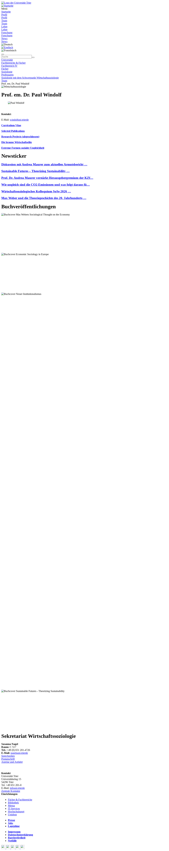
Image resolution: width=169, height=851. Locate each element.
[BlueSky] (8, 848)
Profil (4, 14)
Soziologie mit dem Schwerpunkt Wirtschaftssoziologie (30, 77)
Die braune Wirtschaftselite (16, 142)
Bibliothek (13, 802)
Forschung (6, 32)
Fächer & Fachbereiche (20, 799)
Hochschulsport (16, 811)
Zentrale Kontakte (10, 791)
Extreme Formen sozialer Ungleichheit (22, 147)
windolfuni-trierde (19, 119)
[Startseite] (16, 2)
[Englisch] (7, 47)
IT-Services (14, 808)
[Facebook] (3, 848)
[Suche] (2, 54)
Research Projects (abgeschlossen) (20, 136)
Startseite (6, 11)
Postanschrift (8, 759)
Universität (7, 59)
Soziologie (6, 71)
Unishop (12, 814)
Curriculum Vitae (11, 125)
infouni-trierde (17, 788)
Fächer (4, 68)
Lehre (4, 26)
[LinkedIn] (22, 848)
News (4, 38)
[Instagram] (18, 848)
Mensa (11, 805)
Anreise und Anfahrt (12, 761)
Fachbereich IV (9, 65)
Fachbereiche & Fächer (13, 62)
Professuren (7, 74)
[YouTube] (13, 848)
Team (4, 20)
